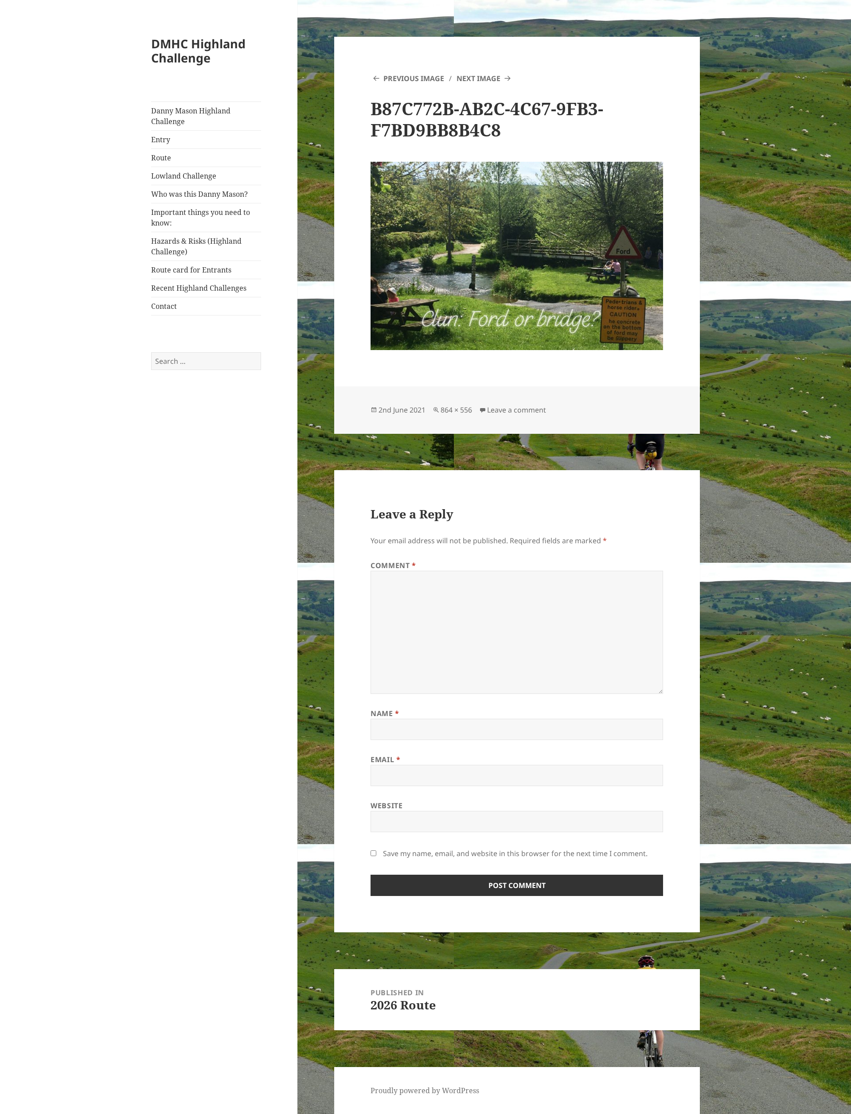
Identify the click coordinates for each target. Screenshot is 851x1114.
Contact (164, 306)
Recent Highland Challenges (198, 288)
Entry (160, 139)
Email (385, 759)
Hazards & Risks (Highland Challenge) (196, 246)
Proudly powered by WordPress (425, 1090)
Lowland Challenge (183, 176)
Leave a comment (516, 410)
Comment (393, 565)
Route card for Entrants (191, 270)
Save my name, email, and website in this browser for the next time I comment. (515, 853)
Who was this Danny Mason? (199, 194)
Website (386, 805)
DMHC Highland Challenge (198, 50)
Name (385, 713)
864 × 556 (456, 410)
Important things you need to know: (200, 217)
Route (161, 158)
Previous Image (413, 78)
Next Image (478, 78)
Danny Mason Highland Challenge (190, 116)
